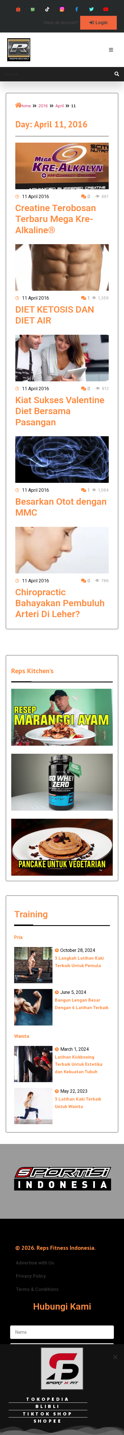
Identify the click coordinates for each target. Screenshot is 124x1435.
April (59, 105)
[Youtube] (105, 9)
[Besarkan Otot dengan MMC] (62, 459)
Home (25, 105)
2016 (43, 105)
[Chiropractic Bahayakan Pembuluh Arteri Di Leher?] (62, 550)
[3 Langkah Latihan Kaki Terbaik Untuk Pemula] (33, 965)
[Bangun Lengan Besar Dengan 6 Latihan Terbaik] (33, 1007)
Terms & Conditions (37, 1289)
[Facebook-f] (76, 9)
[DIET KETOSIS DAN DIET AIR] (62, 267)
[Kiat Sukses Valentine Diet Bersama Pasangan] (62, 358)
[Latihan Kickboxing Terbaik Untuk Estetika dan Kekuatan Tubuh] (33, 1064)
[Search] (117, 74)
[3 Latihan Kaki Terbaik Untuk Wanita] (33, 1106)
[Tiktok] (47, 9)
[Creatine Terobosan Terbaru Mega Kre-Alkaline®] (62, 166)
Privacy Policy (31, 1276)
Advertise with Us (35, 1263)
